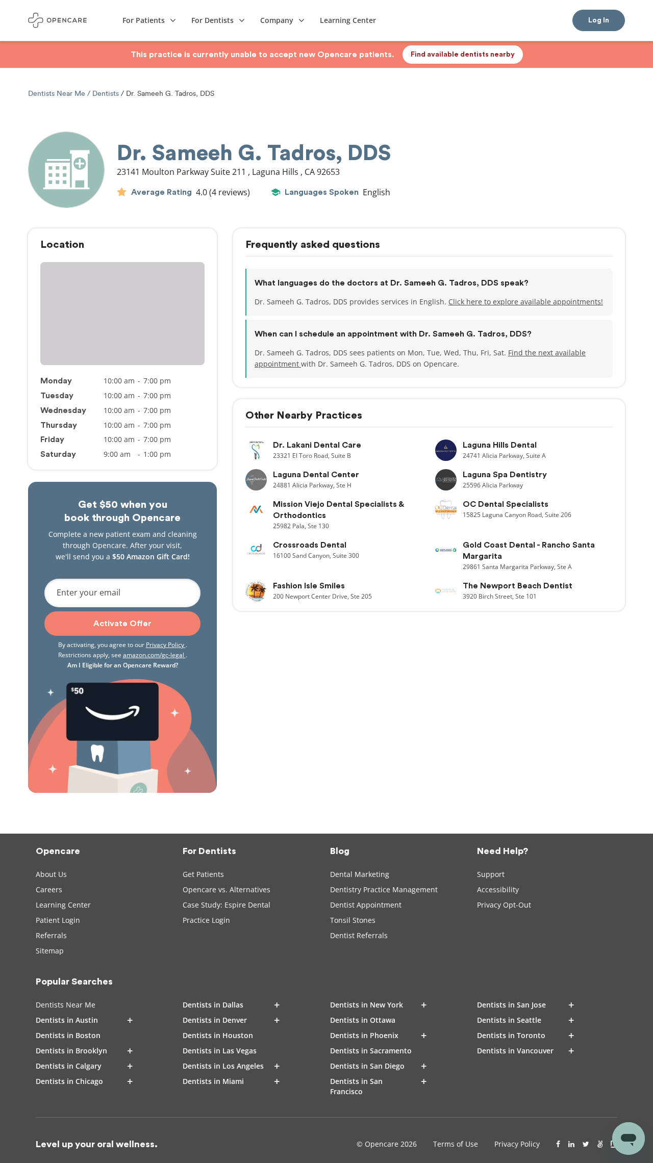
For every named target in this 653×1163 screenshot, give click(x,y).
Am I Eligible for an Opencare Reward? (122, 665)
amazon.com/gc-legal (154, 655)
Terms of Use (455, 1144)
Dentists (105, 93)
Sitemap (50, 950)
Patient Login (58, 920)
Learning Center (63, 905)
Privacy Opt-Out (504, 905)
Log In (598, 20)
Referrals (51, 935)
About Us (51, 874)
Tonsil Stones (352, 920)
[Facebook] (558, 1144)
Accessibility (498, 889)
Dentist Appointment (365, 905)
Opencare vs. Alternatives (226, 889)
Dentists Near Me (57, 93)
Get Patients (203, 874)
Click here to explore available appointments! (525, 301)
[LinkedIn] (571, 1144)
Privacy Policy (166, 644)
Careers (49, 889)
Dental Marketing (359, 874)
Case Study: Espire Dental (226, 905)
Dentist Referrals (359, 935)
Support (491, 874)
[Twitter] (586, 1144)
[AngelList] (599, 1144)
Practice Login (206, 920)
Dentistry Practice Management (384, 889)
